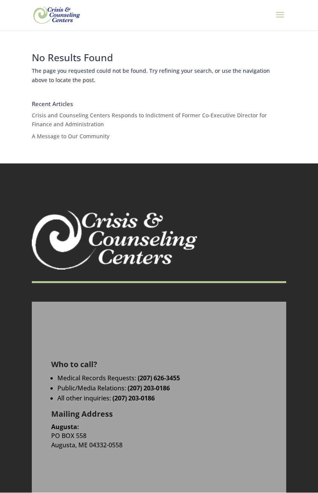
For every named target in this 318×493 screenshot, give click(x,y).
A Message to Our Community (70, 136)
